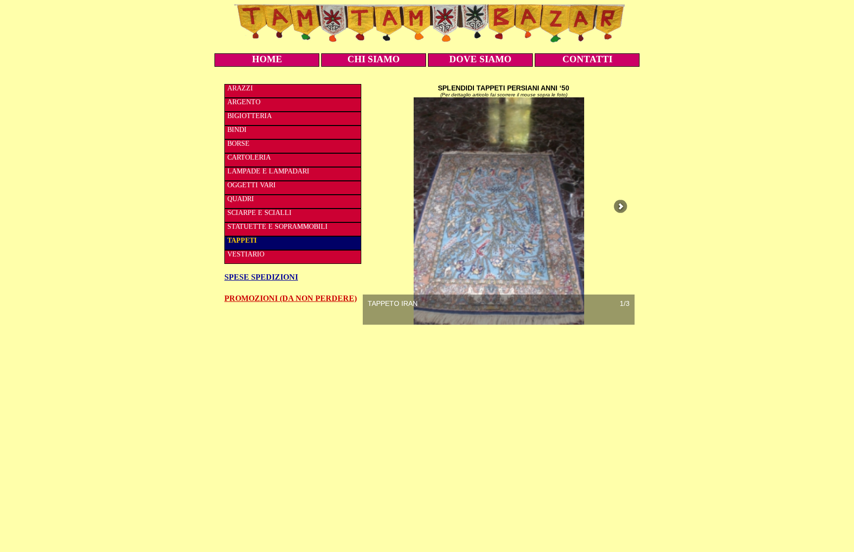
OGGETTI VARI (251, 185)
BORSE (238, 143)
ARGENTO (243, 102)
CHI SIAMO (373, 59)
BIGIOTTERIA (249, 116)
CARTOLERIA (249, 157)
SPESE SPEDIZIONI (261, 277)
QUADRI (240, 199)
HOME (267, 59)
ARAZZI (240, 88)
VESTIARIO (245, 254)
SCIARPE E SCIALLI (259, 212)
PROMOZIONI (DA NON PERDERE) (290, 298)
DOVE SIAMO (480, 59)
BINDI (237, 129)
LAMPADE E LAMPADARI (268, 171)
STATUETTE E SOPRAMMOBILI (277, 226)
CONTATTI (587, 59)
